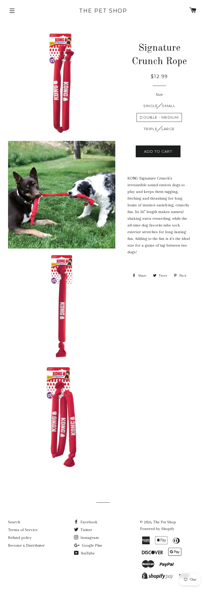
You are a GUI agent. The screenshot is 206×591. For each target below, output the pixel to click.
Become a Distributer (26, 545)
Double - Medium (159, 117)
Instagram (89, 537)
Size (159, 94)
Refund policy (20, 537)
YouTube (87, 553)
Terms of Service (23, 529)
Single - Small (159, 106)
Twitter (85, 529)
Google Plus (91, 545)
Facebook (88, 522)
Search (14, 522)
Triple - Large (159, 129)
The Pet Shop (103, 11)
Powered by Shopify (157, 528)
